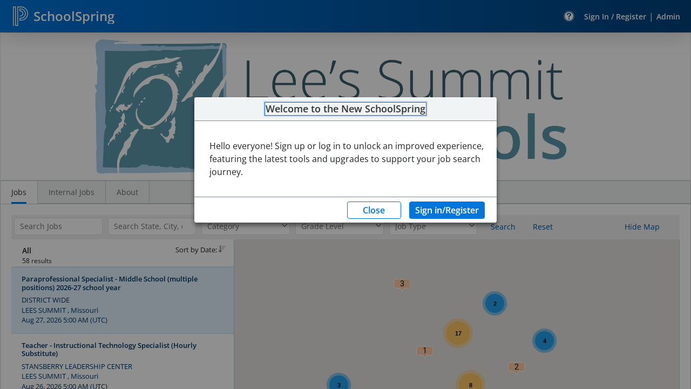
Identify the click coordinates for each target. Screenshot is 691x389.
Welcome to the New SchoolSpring (345, 109)
